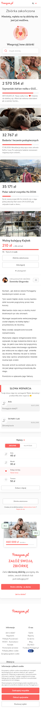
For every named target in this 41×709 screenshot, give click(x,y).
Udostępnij (20, 265)
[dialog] (20, 686)
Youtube (36, 617)
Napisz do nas (20, 509)
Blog (30, 642)
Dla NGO (30, 645)
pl (33, 3)
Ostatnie (12, 446)
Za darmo (30, 639)
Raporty (31, 636)
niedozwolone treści (29, 507)
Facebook (4, 617)
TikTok (30, 617)
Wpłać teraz (14, 473)
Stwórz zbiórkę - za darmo (20, 587)
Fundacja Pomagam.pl (31, 648)
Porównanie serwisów (10, 648)
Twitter (11, 617)
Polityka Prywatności (10, 639)
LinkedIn (23, 617)
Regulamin (10, 636)
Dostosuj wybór (20, 704)
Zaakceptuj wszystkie (20, 690)
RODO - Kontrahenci (10, 642)
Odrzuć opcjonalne (20, 697)
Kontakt (10, 645)
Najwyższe (28, 446)
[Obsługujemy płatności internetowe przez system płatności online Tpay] (31, 651)
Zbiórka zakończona (20, 258)
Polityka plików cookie (10, 651)
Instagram (17, 617)
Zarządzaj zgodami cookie (10, 654)
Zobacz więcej (20, 488)
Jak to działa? (20, 594)
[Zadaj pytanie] (36, 280)
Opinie (30, 633)
